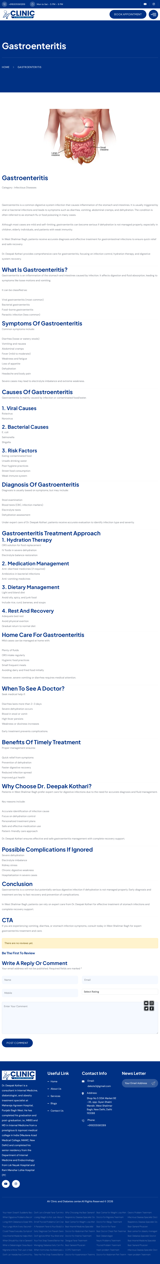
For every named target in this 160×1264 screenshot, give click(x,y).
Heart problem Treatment (107, 1249)
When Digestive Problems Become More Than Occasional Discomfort (17, 1217)
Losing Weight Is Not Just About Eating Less (49, 1217)
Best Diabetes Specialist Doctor (142, 1235)
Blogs (54, 1103)
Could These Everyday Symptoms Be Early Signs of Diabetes (17, 1231)
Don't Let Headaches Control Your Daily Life (17, 1254)
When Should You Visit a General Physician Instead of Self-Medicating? (17, 1240)
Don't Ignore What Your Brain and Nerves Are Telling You (49, 1235)
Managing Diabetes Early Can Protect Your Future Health (49, 1245)
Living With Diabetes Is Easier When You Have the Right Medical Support (17, 1221)
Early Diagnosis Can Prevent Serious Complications (49, 1231)
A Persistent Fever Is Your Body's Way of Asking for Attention (49, 1226)
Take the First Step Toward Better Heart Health (49, 1254)
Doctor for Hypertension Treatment (80, 1254)
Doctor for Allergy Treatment (109, 1221)
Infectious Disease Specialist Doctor (142, 1217)
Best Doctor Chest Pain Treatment (111, 1231)
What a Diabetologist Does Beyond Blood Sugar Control (17, 1245)
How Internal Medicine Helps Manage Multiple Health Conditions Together (17, 1235)
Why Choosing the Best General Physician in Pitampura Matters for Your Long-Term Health (80, 1212)
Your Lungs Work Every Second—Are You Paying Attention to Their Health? (17, 1226)
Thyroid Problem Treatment (108, 1245)
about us (56, 1088)
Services (55, 1096)
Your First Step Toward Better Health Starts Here (49, 1240)
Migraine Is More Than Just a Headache (17, 1249)
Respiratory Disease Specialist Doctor (80, 1217)
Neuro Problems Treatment (108, 1240)
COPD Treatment (73, 1249)
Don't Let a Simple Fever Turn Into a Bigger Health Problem (49, 1212)
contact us (57, 1110)
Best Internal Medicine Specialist (79, 1226)
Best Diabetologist (104, 1235)
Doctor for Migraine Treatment (110, 1217)
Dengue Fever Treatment (76, 1240)
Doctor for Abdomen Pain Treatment (80, 1231)
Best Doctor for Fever (106, 1226)
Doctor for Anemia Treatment (78, 1235)
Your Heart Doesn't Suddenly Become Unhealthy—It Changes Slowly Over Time (17, 1212)
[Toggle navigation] (153, 14)
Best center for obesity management (142, 1231)
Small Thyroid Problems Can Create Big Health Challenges (49, 1221)
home (54, 1081)
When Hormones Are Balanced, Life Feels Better (49, 1249)
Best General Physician (75, 1245)
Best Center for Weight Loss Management (80, 1221)
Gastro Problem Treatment (140, 1212)
